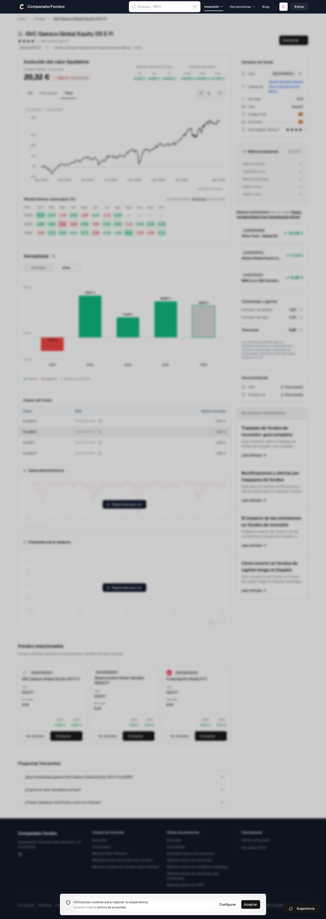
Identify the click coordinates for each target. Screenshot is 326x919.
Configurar (227, 904)
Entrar (299, 7)
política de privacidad (111, 907)
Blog (265, 7)
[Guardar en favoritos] (283, 6)
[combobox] (165, 6)
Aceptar (250, 904)
